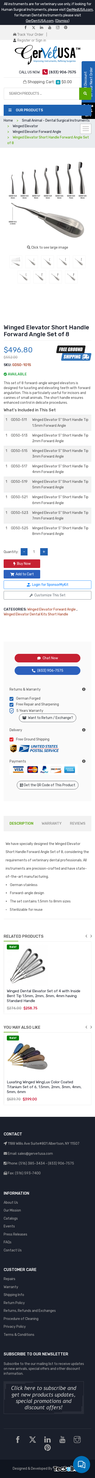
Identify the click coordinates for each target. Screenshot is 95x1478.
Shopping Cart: (49, 82)
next (91, 936)
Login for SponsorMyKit (50, 585)
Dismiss (62, 21)
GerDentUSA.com (40, 21)
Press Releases (15, 1234)
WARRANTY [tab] (52, 823)
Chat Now (50, 658)
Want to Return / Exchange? (50, 718)
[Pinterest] (67, 28)
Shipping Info (14, 1295)
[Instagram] (59, 28)
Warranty (11, 1287)
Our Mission (12, 1210)
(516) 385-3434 (32, 1163)
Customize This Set (50, 595)
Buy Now (24, 564)
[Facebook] (27, 28)
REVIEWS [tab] (78, 823)
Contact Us (13, 1250)
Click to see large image (49, 247)
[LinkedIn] (43, 28)
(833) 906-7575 (50, 671)
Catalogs (11, 1218)
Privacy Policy (15, 1327)
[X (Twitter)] (35, 28)
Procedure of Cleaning (21, 1319)
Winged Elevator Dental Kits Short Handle (36, 614)
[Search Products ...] (85, 94)
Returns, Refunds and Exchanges (30, 1311)
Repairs (9, 1279)
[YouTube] (51, 28)
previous (86, 936)
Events (9, 1226)
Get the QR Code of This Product (49, 785)
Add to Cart (25, 574)
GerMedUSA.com (79, 10)
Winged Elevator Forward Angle (51, 609)
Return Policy (14, 1303)
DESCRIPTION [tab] (21, 823)
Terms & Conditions (19, 1335)
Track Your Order (29, 35)
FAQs (7, 1242)
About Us (11, 1203)
